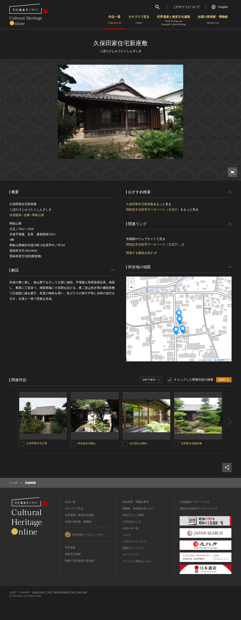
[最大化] (131, 295)
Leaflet (203, 359)
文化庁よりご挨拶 (133, 515)
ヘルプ (126, 534)
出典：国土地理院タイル (219, 359)
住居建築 (15, 215)
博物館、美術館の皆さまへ (138, 508)
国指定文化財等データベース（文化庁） (153, 209)
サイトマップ (130, 554)
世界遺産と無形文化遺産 (173, 20)
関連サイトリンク (133, 548)
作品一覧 (114, 19)
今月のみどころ (132, 521)
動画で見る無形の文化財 (79, 560)
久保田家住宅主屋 (36, 443)
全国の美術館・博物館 (213, 19)
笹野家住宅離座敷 (191, 443)
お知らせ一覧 (130, 528)
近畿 (27, 215)
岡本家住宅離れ (87, 443)
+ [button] (131, 281)
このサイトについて (186, 6)
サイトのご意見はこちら (137, 561)
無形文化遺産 (73, 554)
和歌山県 (38, 215)
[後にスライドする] (228, 421)
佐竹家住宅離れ (138, 443)
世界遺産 (70, 547)
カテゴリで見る (138, 19)
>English (222, 6)
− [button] (131, 287)
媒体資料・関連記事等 (136, 501)
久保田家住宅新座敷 (139, 204)
